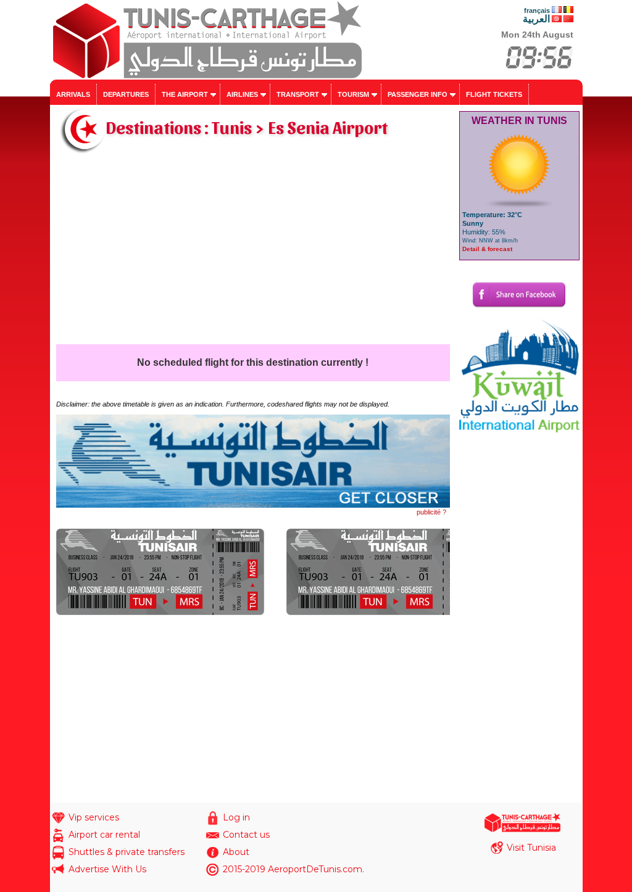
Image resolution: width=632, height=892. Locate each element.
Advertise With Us (107, 869)
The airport (185, 94)
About (236, 851)
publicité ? (431, 512)
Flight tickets (494, 94)
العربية (536, 19)
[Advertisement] (253, 251)
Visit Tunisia (531, 847)
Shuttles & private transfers (127, 851)
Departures (126, 94)
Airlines (242, 94)
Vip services (94, 817)
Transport (297, 94)
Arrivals (73, 94)
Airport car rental (104, 834)
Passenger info (417, 94)
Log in (236, 817)
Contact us (246, 834)
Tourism (353, 94)
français (537, 10)
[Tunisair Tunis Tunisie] (253, 505)
